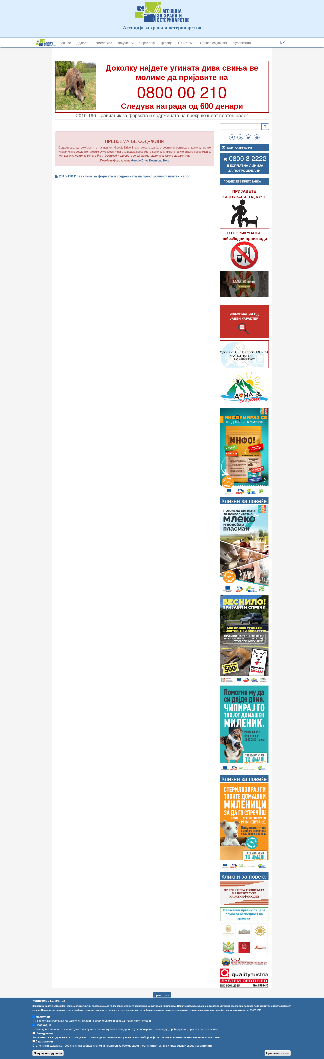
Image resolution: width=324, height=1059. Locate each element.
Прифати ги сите (277, 1053)
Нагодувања (44, 1033)
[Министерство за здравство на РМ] (228, 930)
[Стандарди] (244, 977)
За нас (66, 42)
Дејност (82, 42)
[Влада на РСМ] (244, 947)
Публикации (242, 42)
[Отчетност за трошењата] (244, 893)
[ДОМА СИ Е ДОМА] (244, 387)
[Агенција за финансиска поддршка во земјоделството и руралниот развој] (228, 947)
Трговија (166, 42)
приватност (162, 995)
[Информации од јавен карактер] (244, 321)
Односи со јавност (213, 42)
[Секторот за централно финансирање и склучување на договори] (244, 961)
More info (255, 1010)
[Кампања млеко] (244, 549)
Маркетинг (43, 1016)
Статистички (44, 1041)
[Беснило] (244, 639)
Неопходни (43, 1025)
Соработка (147, 42)
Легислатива (102, 42)
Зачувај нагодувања (48, 1053)
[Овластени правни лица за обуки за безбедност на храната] (244, 914)
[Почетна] (47, 42)
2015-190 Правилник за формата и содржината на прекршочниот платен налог (124, 176)
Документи (126, 42)
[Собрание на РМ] (244, 930)
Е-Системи (186, 42)
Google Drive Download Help (150, 160)
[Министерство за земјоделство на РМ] (260, 930)
